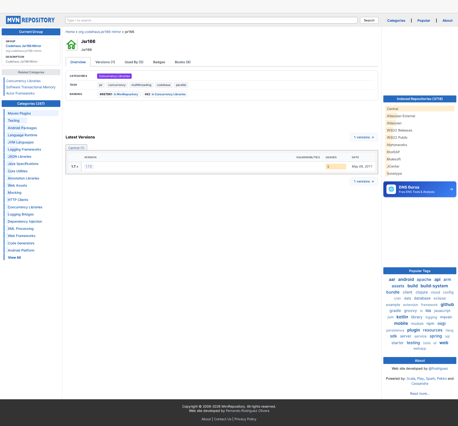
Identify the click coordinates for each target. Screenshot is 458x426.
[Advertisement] (229, 6)
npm (431, 323)
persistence (395, 330)
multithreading (141, 85)
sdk (394, 336)
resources (433, 330)
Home (70, 32)
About (447, 20)
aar (392, 279)
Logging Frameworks (24, 149)
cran (398, 298)
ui (435, 343)
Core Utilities (18, 171)
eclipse (440, 298)
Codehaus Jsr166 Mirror (23, 46)
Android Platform (21, 250)
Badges (159, 62)
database (423, 298)
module (418, 323)
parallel (181, 85)
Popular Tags (420, 271)
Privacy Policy (245, 419)
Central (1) (76, 148)
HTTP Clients (18, 200)
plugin (414, 329)
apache (424, 279)
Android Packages (22, 128)
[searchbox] (211, 20)
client (408, 292)
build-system (434, 285)
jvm (391, 317)
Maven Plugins (19, 113)
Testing (14, 120)
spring (436, 336)
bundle (393, 292)
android (406, 279)
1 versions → (364, 137)
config (448, 292)
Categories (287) (31, 103)
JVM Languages (21, 142)
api (438, 279)
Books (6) (183, 62)
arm (447, 279)
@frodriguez (438, 368)
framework (430, 305)
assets (399, 286)
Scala (411, 378)
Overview (78, 62)
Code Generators (21, 243)
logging (432, 317)
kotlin (402, 316)
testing (414, 342)
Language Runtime (22, 135)
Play (420, 378)
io (422, 311)
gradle (396, 310)
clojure (422, 292)
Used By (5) (134, 62)
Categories (396, 20)
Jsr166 (88, 41)
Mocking (14, 192)
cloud (436, 292)
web (443, 342)
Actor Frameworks (20, 93)
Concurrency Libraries (23, 81)
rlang (449, 330)
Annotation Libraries (23, 178)
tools (427, 343)
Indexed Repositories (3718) (420, 99)
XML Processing (21, 228)
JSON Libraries (19, 156)
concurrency (117, 85)
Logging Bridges (21, 214)
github (447, 304)
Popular (423, 20)
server (406, 336)
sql (447, 336)
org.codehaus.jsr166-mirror (99, 32)
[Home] (31, 23)
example (393, 304)
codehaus (163, 85)
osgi (441, 323)
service (421, 336)
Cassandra (419, 383)
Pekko (442, 378)
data (408, 298)
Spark (430, 378)
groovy (411, 310)
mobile (401, 323)
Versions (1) (105, 62)
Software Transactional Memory (31, 87)
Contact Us (222, 419)
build (413, 285)
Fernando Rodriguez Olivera (247, 411)
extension (411, 305)
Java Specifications (23, 164)
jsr (101, 85)
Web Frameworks (22, 236)
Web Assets (17, 185)
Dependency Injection (25, 221)
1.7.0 (89, 166)
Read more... (420, 393)
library (417, 317)
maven (446, 317)
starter (398, 342)
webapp (419, 348)
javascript (442, 310)
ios (429, 310)
